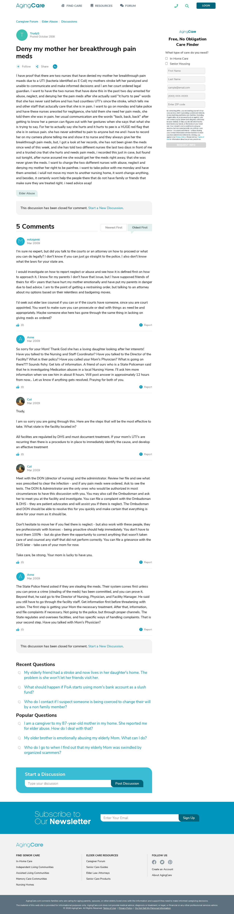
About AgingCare (162, 875)
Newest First (113, 228)
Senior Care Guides (97, 867)
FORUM (130, 6)
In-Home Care (179, 59)
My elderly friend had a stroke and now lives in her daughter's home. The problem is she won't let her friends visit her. (85, 675)
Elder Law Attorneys (98, 873)
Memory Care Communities (31, 879)
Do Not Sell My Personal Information (153, 908)
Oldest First (140, 228)
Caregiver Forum (95, 861)
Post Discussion (127, 783)
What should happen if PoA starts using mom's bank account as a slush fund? (85, 690)
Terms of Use (109, 908)
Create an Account (162, 869)
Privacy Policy (181, 137)
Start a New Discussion (105, 208)
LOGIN (206, 5)
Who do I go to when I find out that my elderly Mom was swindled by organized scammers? (82, 750)
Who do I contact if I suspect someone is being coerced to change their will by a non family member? (87, 704)
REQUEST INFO (186, 145)
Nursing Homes (25, 884)
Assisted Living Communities (32, 873)
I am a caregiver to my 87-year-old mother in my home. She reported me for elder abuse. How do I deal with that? (85, 726)
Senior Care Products (98, 879)
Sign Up (189, 818)
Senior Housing (180, 64)
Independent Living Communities (35, 867)
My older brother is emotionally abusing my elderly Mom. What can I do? (85, 738)
